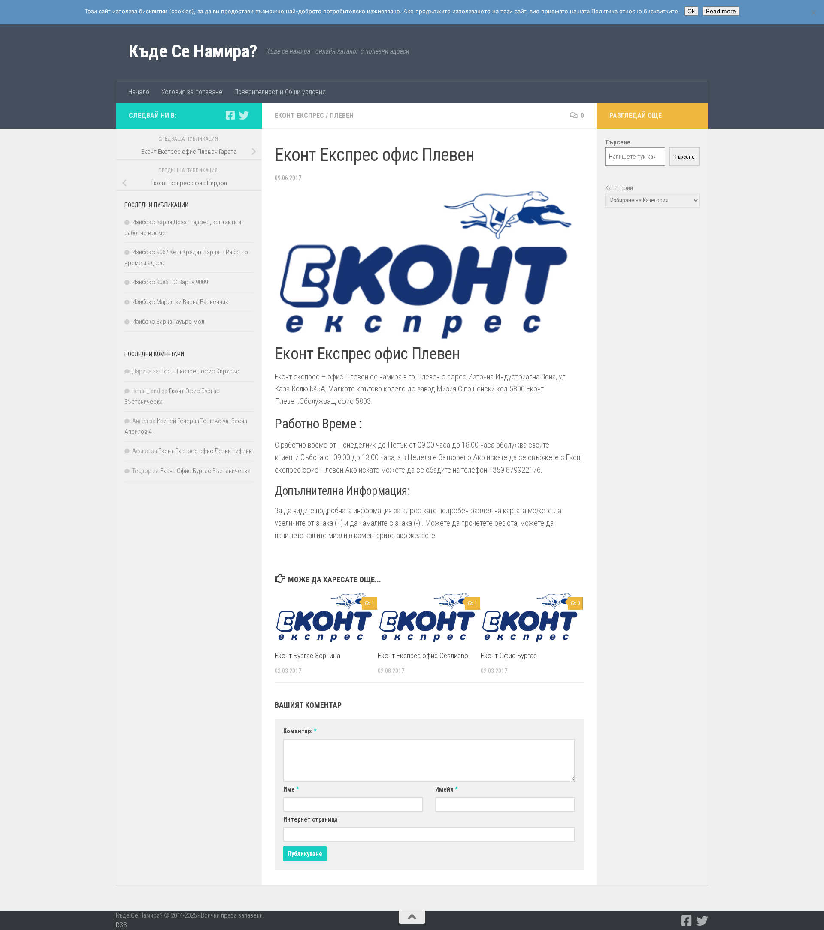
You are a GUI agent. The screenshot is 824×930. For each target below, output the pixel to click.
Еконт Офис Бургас (509, 655)
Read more (721, 11)
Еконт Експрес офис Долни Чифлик (205, 451)
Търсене (684, 156)
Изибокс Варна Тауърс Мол (168, 321)
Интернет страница (310, 819)
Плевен (342, 115)
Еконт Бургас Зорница (307, 655)
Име (291, 789)
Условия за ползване (191, 92)
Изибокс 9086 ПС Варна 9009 (170, 282)
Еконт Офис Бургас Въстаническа (205, 471)
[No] (813, 12)
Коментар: (299, 731)
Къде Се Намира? (193, 51)
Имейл (446, 789)
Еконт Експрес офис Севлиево (423, 655)
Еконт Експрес (299, 115)
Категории (619, 188)
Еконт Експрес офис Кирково (199, 371)
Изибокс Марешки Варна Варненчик (180, 302)
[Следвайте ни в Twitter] (244, 115)
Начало (138, 92)
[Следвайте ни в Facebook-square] (230, 115)
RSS (121, 925)
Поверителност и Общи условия (280, 92)
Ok (691, 11)
